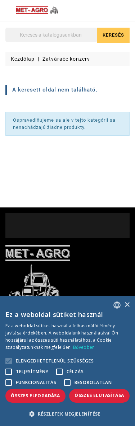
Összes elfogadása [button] (35, 396)
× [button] (127, 305)
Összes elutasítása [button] (99, 395)
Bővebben (84, 347)
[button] (67, 414)
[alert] (67, 361)
